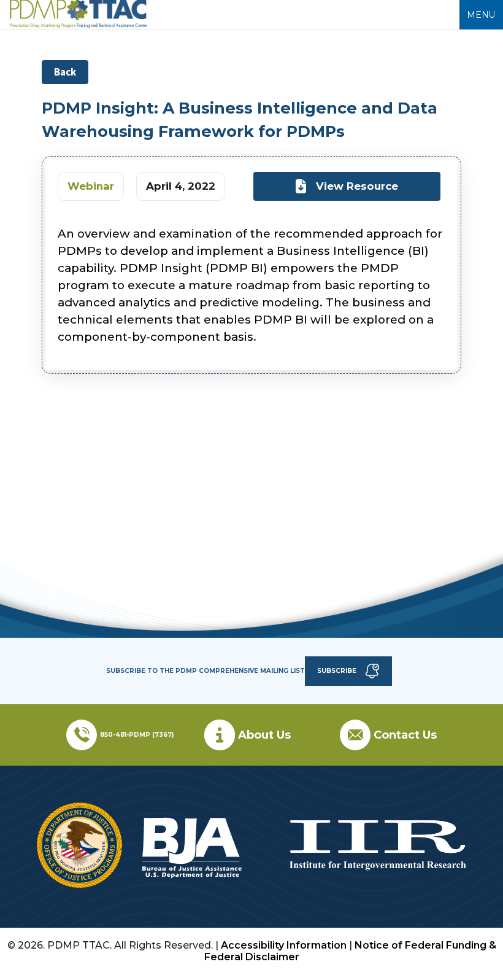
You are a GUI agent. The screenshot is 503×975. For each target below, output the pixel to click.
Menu (481, 15)
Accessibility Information (284, 945)
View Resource (357, 186)
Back (65, 72)
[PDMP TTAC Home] (78, 25)
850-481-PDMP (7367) (137, 735)
